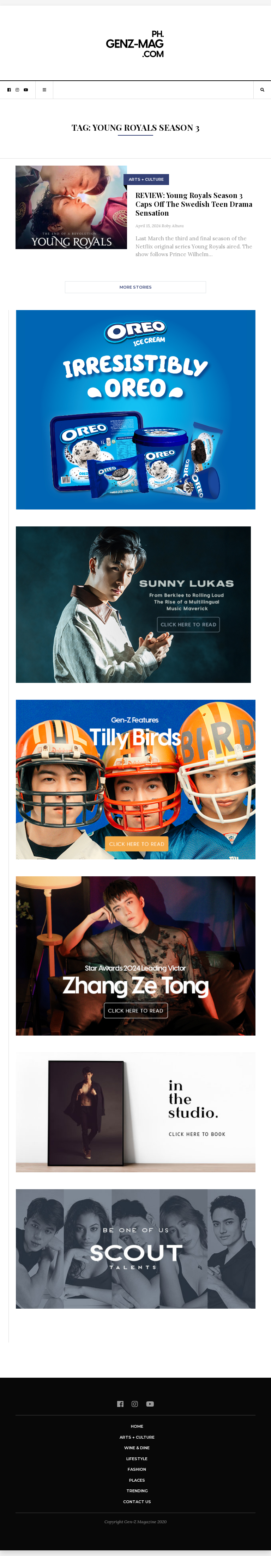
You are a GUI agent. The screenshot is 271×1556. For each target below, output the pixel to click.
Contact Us (137, 1501)
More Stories (136, 287)
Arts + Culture (146, 179)
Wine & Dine (137, 1447)
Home (137, 1426)
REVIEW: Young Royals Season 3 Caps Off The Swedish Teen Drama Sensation (194, 203)
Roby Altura (173, 225)
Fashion (137, 1469)
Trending (137, 1490)
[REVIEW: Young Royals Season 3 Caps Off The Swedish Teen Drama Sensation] (71, 206)
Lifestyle (136, 1458)
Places (137, 1480)
